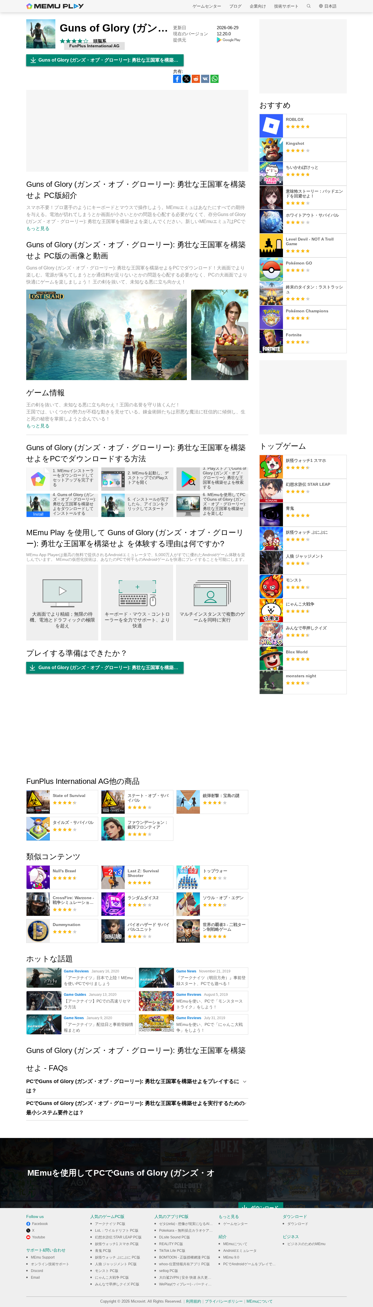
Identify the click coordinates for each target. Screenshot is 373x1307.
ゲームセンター (207, 6)
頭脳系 (99, 41)
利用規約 (193, 1301)
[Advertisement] (137, 131)
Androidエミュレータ (240, 1251)
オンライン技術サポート (50, 1264)
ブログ (235, 6)
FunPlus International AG (94, 45)
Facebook (40, 1224)
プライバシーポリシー (224, 1301)
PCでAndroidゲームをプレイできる (251, 1264)
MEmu (55, 6)
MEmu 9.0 (231, 1257)
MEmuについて (235, 1244)
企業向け (258, 6)
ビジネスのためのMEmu (306, 1244)
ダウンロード (297, 1224)
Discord (37, 1271)
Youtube (38, 1237)
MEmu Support (42, 1257)
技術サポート (286, 6)
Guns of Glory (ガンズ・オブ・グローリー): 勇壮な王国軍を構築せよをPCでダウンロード (111, 60)
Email (35, 1277)
